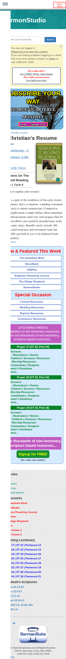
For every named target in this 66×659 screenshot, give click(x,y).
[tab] (33, 258)
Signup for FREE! (33, 454)
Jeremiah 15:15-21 (13, 600)
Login (59, 4)
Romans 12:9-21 (12, 591)
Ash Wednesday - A (16, 150)
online (52, 58)
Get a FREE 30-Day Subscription (36, 74)
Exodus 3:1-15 (11, 596)
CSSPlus (32, 269)
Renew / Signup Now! (33, 124)
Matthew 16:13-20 (13, 587)
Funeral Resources (31, 301)
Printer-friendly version (15, 132)
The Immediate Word (32, 257)
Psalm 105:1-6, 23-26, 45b (17, 605)
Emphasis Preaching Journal (32, 275)
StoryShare (31, 263)
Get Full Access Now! (36, 80)
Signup (60, 6)
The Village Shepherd (32, 281)
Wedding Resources (32, 307)
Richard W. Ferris (14, 168)
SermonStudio (31, 287)
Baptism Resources (31, 313)
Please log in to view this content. (29, 51)
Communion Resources (32, 318)
